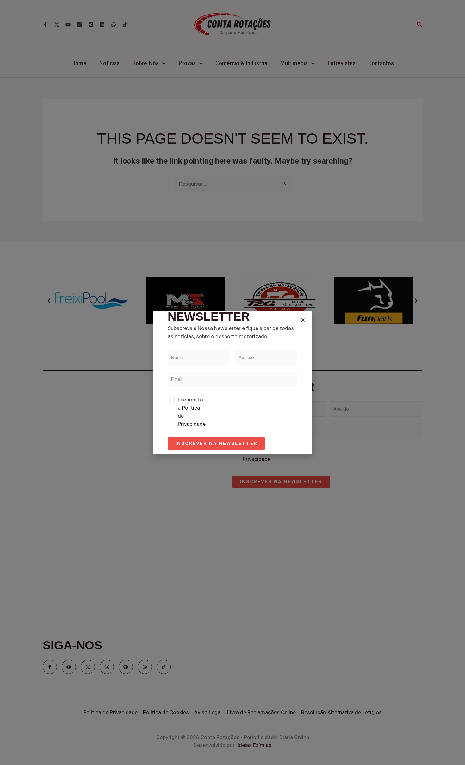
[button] (303, 320)
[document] (232, 382)
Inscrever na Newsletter (216, 443)
